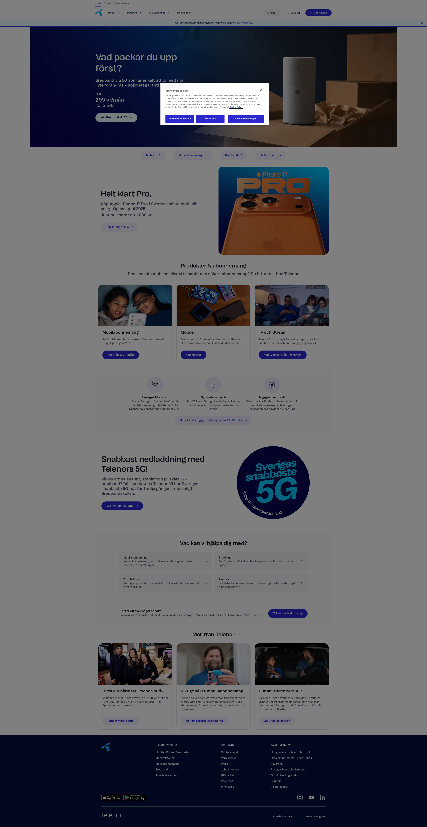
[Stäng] (261, 89)
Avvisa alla (210, 119)
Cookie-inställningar (245, 119)
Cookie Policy (236, 107)
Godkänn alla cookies (180, 119)
